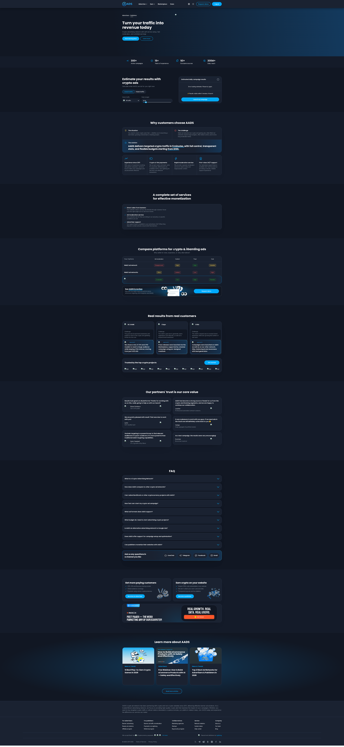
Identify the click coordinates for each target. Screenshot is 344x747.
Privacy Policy (153, 742)
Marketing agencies (178, 723)
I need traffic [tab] (128, 92)
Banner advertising (127, 723)
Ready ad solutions (128, 726)
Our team (218, 726)
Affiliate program (127, 729)
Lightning (219, 735)
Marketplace (162, 4)
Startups (174, 726)
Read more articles (172, 691)
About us (217, 723)
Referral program (149, 729)
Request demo (203, 4)
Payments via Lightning (150, 726)
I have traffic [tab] (140, 92)
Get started (212, 363)
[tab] (125, 15)
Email (216, 555)
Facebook (201, 555)
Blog (216, 729)
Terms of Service (141, 742)
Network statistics (200, 723)
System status (199, 726)
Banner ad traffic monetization (153, 723)
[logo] (127, 4)
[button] (216, 4)
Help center (198, 729)
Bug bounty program (178, 729)
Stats (172, 4)
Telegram (186, 555)
